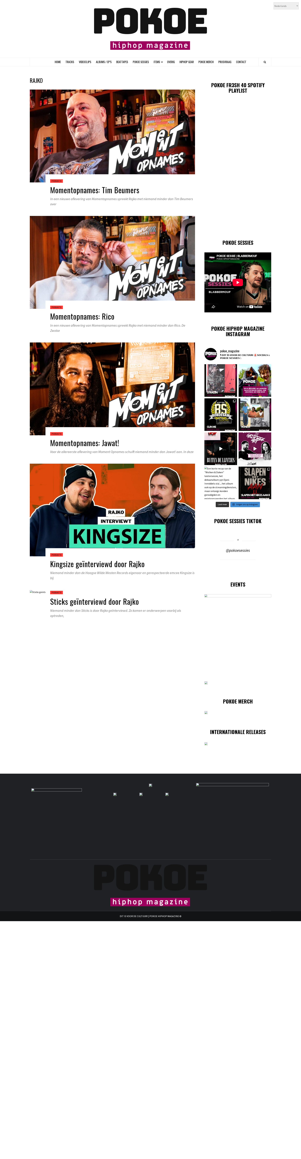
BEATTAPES (122, 62)
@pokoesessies (238, 550)
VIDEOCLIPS (85, 62)
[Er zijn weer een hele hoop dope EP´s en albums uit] (220, 380)
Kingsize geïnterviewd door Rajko (97, 563)
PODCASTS (56, 181)
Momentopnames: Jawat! (84, 442)
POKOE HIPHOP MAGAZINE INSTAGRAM (237, 331)
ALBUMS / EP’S (104, 62)
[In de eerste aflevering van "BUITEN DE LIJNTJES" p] (220, 448)
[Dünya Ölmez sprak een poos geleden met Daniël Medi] (255, 448)
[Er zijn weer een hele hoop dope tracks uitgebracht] (220, 414)
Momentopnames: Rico (82, 316)
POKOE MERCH (206, 62)
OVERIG (171, 62)
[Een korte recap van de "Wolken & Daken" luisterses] (220, 483)
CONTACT (241, 62)
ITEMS (157, 62)
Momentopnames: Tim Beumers (94, 189)
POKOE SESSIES (141, 62)
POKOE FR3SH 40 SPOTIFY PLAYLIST (238, 87)
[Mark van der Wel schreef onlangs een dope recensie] (255, 380)
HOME (58, 62)
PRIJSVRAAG (224, 62)
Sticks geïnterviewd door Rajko (94, 601)
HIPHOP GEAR (187, 62)
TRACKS (70, 62)
